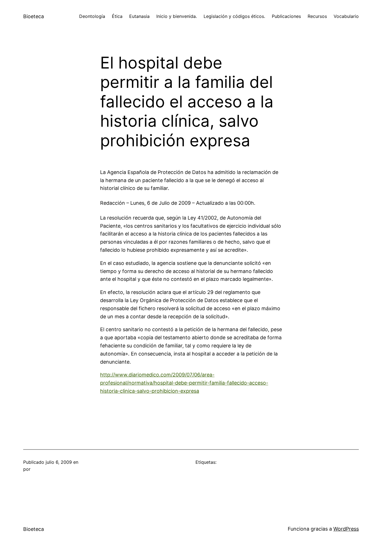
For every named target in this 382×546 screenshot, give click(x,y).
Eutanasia (139, 16)
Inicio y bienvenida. (176, 16)
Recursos (317, 16)
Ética (117, 16)
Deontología (92, 16)
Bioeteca (33, 16)
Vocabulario (346, 16)
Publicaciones (286, 16)
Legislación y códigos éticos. (234, 16)
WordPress (346, 529)
